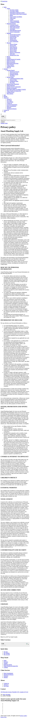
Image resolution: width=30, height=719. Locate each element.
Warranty (9, 107)
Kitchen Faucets (11, 70)
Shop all (9, 67)
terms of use (3, 717)
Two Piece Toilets (14, 11)
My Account (7, 654)
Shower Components (15, 52)
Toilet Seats (12, 18)
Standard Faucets (14, 74)
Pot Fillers (12, 75)
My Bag (6, 651)
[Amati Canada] (4, 1)
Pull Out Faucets (14, 73)
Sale (5, 95)
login (6, 123)
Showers (9, 42)
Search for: (3, 120)
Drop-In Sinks (13, 80)
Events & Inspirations (12, 104)
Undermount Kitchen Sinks (16, 78)
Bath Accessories (11, 62)
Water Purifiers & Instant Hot (14, 91)
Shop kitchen (10, 93)
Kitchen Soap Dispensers (13, 84)
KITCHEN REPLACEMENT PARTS (16, 89)
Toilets (8, 8)
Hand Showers (13, 47)
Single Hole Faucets (15, 26)
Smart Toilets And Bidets (16, 16)
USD (2, 116)
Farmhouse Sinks (14, 81)
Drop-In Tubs (13, 37)
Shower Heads (13, 48)
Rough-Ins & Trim (14, 55)
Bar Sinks (12, 82)
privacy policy (23, 715)
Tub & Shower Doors (15, 34)
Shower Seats (13, 51)
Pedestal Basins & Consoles (13, 59)
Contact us (9, 103)
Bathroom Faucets (11, 23)
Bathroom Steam (11, 60)
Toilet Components (14, 21)
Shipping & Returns (11, 108)
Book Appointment (11, 106)
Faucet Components (15, 32)
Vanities (9, 58)
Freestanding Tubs (14, 36)
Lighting (6, 667)
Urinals (11, 19)
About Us (6, 97)
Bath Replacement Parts (12, 63)
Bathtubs (9, 33)
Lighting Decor (10, 66)
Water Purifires (10, 64)
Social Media (10, 102)
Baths (5, 7)
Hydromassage (13, 40)
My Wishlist (7, 653)
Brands (5, 96)
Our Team (9, 100)
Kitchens (6, 662)
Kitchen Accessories (12, 88)
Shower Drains (13, 44)
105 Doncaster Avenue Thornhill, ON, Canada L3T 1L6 (14, 692)
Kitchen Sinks (10, 77)
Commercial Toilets (14, 22)
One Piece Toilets (14, 10)
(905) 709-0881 (6, 694)
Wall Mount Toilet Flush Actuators (18, 14)
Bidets (11, 15)
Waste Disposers (11, 85)
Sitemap (6, 677)
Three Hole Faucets (14, 27)
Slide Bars (12, 53)
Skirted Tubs (13, 38)
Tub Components (14, 41)
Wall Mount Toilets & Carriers (17, 12)
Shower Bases (13, 49)
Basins (8, 56)
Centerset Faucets (14, 25)
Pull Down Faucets (14, 71)
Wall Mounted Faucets (15, 30)
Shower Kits (13, 45)
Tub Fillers (12, 29)
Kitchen (6, 69)
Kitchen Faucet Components (14, 86)
